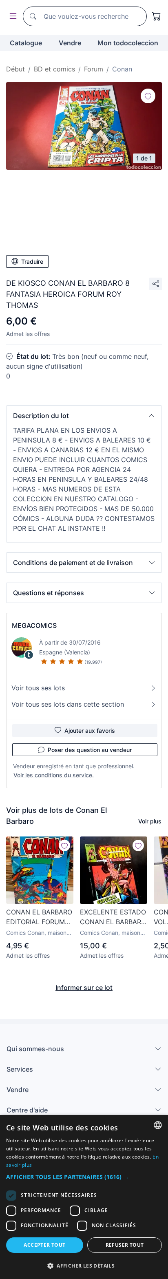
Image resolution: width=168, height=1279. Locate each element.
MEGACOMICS (34, 625)
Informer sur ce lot (84, 987)
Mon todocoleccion (127, 43)
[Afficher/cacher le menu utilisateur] (11, 16)
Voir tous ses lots (38, 688)
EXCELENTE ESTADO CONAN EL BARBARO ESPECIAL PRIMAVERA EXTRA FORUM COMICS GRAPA (113, 917)
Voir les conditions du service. (53, 775)
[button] (84, 415)
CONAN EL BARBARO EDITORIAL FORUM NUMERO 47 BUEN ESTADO (39, 917)
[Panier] (156, 16)
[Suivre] (148, 96)
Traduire (32, 261)
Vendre (70, 43)
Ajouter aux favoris (89, 730)
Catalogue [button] (26, 43)
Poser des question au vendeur (90, 749)
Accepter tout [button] (44, 1244)
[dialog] (84, 1197)
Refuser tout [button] (125, 1244)
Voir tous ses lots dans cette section (67, 704)
